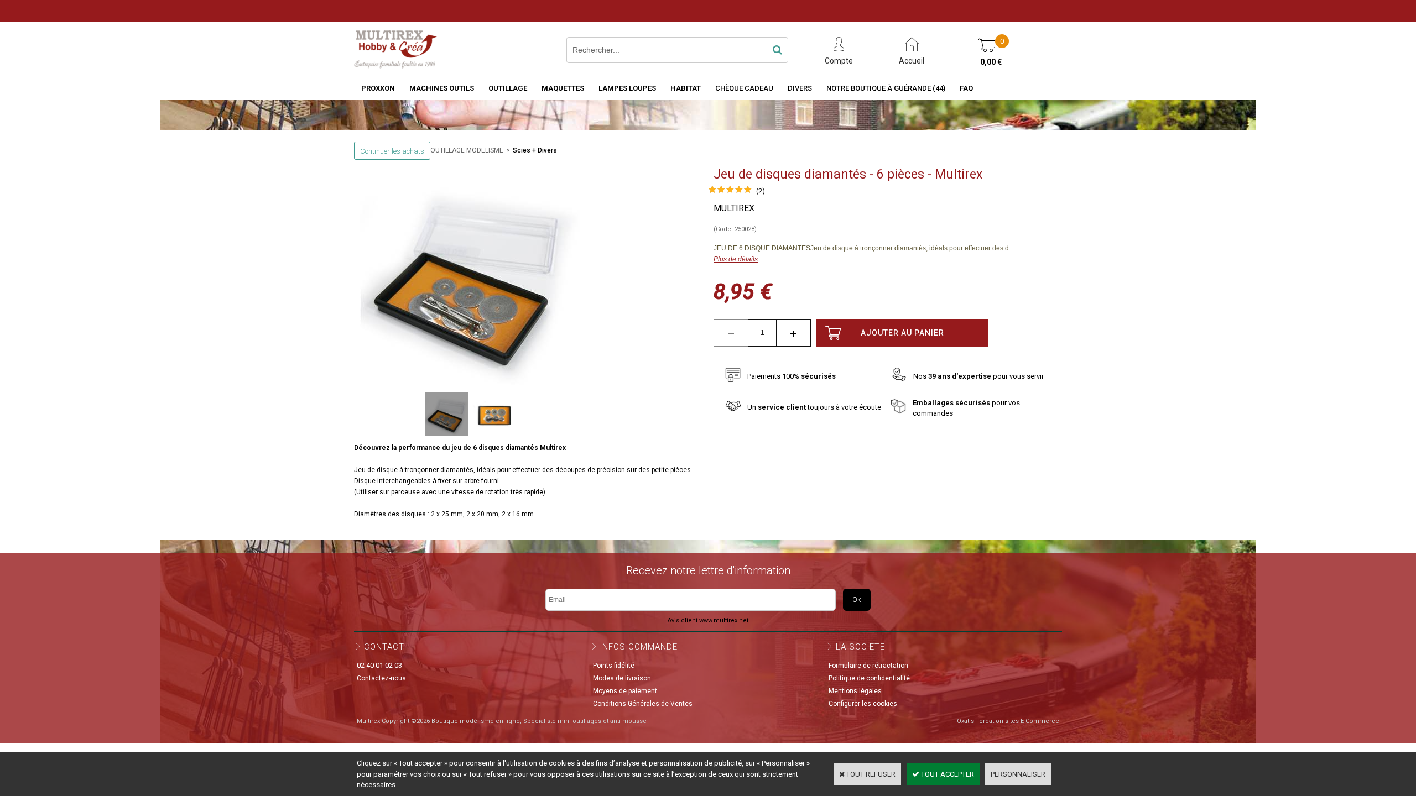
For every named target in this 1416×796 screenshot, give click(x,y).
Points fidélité (613, 665)
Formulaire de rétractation (868, 665)
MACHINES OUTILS (441, 88)
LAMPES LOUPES (627, 88)
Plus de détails (736, 259)
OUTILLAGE (507, 88)
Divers (800, 88)
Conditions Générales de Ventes (643, 704)
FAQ (966, 88)
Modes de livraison (622, 678)
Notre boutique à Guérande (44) (885, 88)
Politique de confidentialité (869, 678)
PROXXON (378, 88)
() (760, 191)
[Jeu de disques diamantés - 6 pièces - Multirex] (730, 191)
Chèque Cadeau (744, 88)
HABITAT (685, 88)
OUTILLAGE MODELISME (466, 150)
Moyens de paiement (625, 691)
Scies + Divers (535, 150)
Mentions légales (855, 691)
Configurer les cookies (863, 704)
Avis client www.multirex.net (708, 620)
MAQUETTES (563, 88)
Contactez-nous (381, 678)
